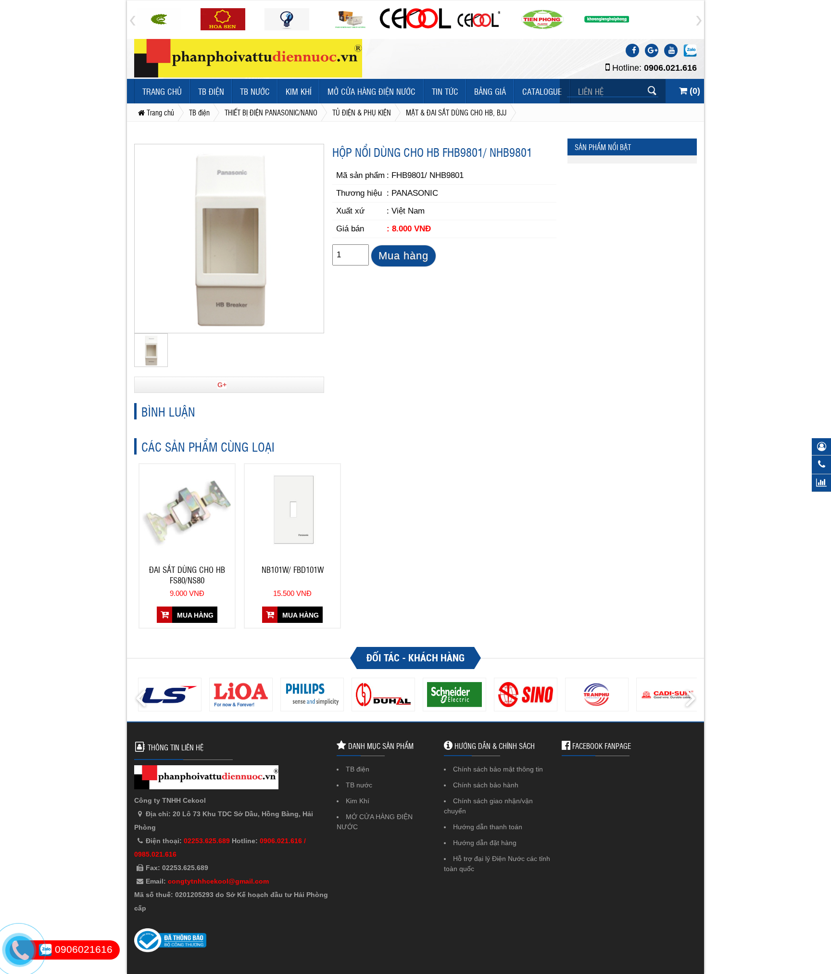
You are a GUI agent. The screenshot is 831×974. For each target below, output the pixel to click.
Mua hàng (403, 256)
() (693, 91)
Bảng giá (490, 91)
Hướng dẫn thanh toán (487, 827)
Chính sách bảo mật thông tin (498, 769)
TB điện (211, 91)
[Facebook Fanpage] (632, 50)
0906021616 (82, 949)
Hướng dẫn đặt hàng (484, 843)
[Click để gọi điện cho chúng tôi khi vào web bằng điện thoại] (19, 950)
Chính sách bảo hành (485, 785)
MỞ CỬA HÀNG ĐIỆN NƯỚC (371, 91)
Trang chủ (162, 91)
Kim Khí (299, 91)
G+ (222, 385)
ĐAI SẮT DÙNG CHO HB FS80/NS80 (187, 574)
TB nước (255, 91)
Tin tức (445, 91)
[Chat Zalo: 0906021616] (690, 50)
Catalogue (542, 91)
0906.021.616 (670, 68)
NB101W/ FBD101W (293, 569)
